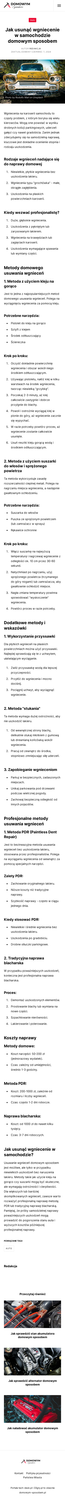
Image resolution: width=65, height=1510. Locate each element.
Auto (32, 20)
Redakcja (35, 48)
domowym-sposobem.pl (32, 1492)
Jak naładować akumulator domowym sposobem (32, 1429)
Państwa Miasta (32, 1477)
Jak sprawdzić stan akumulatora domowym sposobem (32, 1335)
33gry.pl (38, 1487)
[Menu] (57, 5)
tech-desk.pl (25, 1487)
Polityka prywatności (38, 1473)
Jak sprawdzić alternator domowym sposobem (32, 1382)
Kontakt (19, 1473)
